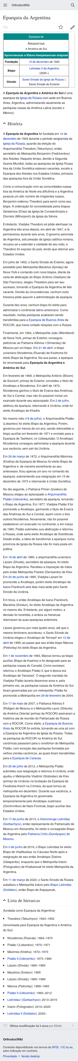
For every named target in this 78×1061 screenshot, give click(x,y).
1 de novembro (18, 655)
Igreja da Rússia (31, 98)
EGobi (58, 1026)
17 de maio (15, 703)
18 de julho (33, 418)
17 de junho (16, 819)
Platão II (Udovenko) (21, 958)
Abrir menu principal (5, 5)
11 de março (16, 880)
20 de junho (16, 577)
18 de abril (15, 557)
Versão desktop (30, 1056)
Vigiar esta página (61, 27)
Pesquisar (72, 5)
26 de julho (15, 766)
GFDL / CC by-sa (62, 1047)
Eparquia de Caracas (26, 758)
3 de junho (15, 847)
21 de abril (46, 347)
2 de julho (62, 400)
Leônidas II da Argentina (44, 68)
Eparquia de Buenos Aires (46, 320)
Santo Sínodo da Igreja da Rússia (43, 79)
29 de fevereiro (51, 695)
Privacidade (10, 1056)
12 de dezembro (39, 62)
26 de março (16, 456)
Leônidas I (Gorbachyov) (23, 999)
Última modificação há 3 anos (29, 1026)
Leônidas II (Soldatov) (22, 1013)
